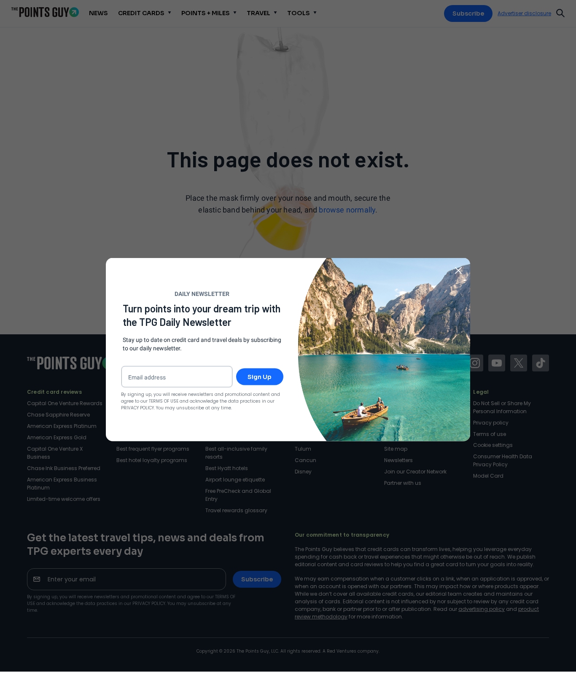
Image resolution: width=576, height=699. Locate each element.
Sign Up (260, 376)
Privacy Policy (137, 407)
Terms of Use (163, 401)
